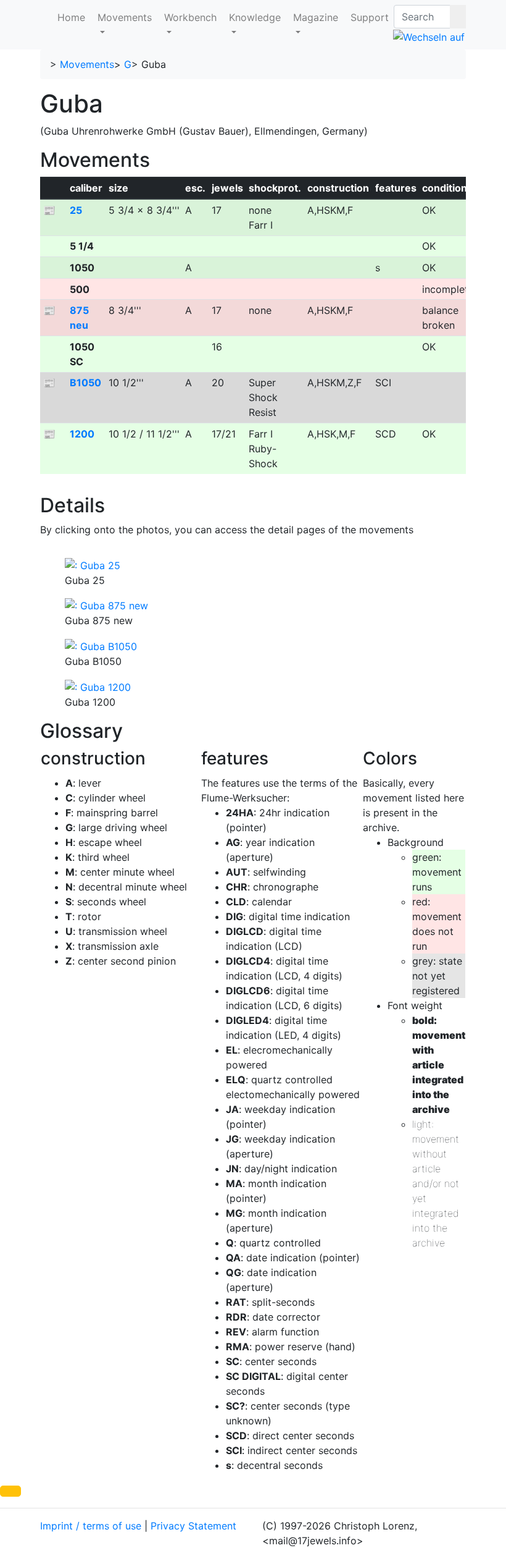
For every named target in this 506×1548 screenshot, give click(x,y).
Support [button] (369, 17)
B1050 (85, 382)
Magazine (315, 17)
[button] (10, 1491)
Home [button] (71, 17)
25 (76, 210)
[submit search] (458, 16)
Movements (124, 17)
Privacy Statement (193, 1526)
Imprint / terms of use (90, 1526)
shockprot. (275, 188)
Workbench (190, 17)
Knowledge (255, 17)
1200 (82, 434)
